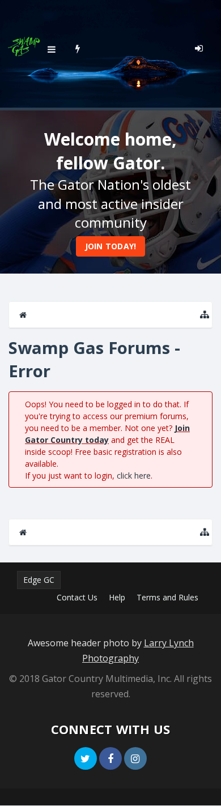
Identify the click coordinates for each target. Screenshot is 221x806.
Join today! (111, 246)
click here (134, 475)
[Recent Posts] (78, 48)
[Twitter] (85, 758)
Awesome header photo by (111, 650)
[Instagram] (135, 758)
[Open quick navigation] (204, 314)
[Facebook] (110, 758)
